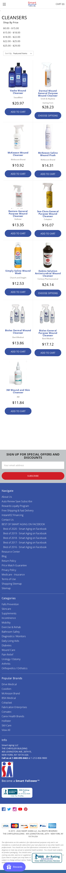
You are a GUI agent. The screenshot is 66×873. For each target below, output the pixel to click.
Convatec (7, 711)
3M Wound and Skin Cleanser (18, 391)
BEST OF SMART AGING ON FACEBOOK (23, 524)
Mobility (6, 622)
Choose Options (48, 115)
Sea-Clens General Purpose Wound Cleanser (48, 214)
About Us (7, 496)
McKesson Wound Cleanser (18, 154)
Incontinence (9, 618)
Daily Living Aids (10, 641)
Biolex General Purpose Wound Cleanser (48, 333)
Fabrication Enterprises (14, 707)
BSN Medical (9, 698)
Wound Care (8, 650)
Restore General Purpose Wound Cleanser (18, 214)
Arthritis (6, 663)
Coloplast (7, 702)
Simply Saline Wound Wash (18, 272)
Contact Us (8, 519)
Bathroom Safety (11, 631)
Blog (4, 556)
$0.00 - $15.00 (11, 28)
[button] (33, 817)
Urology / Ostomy (11, 659)
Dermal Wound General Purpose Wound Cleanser (48, 93)
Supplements (9, 613)
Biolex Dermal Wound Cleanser (18, 331)
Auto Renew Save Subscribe (17, 501)
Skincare (6, 609)
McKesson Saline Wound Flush (48, 154)
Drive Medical (9, 684)
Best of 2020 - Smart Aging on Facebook (25, 528)
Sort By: (8, 53)
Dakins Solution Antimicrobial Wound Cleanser (48, 273)
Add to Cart (18, 111)
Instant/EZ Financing (12, 515)
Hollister (6, 721)
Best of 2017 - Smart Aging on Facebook (25, 542)
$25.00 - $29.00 (11, 45)
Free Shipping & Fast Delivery (17, 510)
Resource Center (11, 551)
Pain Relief (7, 654)
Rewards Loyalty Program (15, 506)
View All (6, 730)
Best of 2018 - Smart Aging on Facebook (25, 538)
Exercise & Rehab (11, 627)
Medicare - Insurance (13, 574)
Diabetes (6, 645)
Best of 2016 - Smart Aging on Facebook (25, 547)
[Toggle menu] (4, 4)
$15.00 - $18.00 (11, 32)
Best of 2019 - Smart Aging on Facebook (25, 533)
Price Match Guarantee (14, 565)
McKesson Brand (11, 693)
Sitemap (6, 588)
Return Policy (9, 560)
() (60, 3)
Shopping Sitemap (12, 583)
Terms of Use (9, 579)
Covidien (6, 689)
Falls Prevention (10, 604)
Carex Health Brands (13, 716)
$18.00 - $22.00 (11, 36)
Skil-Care (6, 725)
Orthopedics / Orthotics (14, 668)
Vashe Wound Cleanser (18, 92)
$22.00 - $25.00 (11, 41)
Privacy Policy (9, 570)
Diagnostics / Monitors (14, 636)
